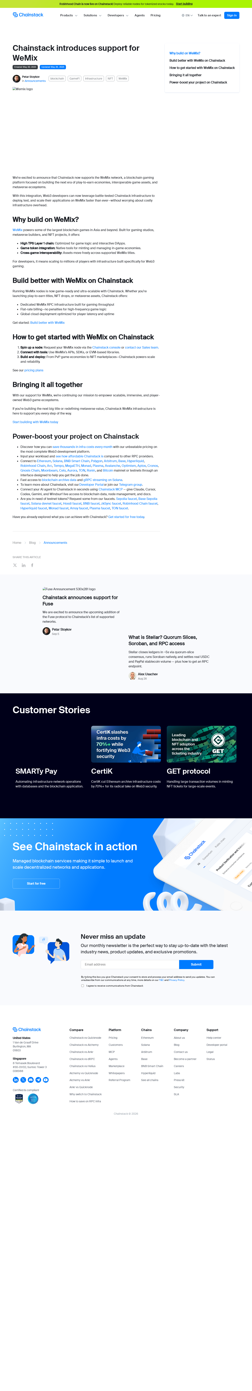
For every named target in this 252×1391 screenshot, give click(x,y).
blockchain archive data (59, 480)
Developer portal (217, 1045)
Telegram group (130, 485)
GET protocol (188, 771)
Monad (86, 466)
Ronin (91, 470)
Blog (32, 543)
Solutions (90, 15)
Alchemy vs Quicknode (83, 1073)
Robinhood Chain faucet (140, 503)
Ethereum (44, 461)
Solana (57, 461)
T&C (161, 980)
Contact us (181, 1052)
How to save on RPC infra (85, 1101)
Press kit (179, 1080)
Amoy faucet (79, 508)
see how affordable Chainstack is (79, 456)
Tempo (59, 466)
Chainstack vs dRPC (82, 1059)
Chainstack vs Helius (82, 1066)
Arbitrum (110, 461)
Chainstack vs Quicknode (85, 1038)
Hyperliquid (135, 461)
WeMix (17, 230)
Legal (210, 1052)
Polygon (96, 461)
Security (179, 1087)
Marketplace (116, 1066)
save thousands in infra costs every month (82, 447)
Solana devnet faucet (46, 503)
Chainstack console (106, 347)
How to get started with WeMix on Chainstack (202, 68)
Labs (177, 1073)
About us (179, 1038)
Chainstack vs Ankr (81, 1052)
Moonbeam (49, 470)
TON (82, 470)
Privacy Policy (176, 980)
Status (211, 1059)
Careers (179, 1066)
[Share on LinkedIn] (23, 566)
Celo (62, 470)
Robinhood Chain (32, 466)
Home (17, 543)
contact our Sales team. (142, 347)
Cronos (152, 466)
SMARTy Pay (36, 771)
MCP (112, 1052)
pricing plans (33, 370)
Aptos (141, 466)
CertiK (102, 771)
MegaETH (72, 466)
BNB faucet (91, 503)
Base (122, 461)
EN (187, 15)
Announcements (35, 81)
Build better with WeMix (47, 323)
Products (66, 15)
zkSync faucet (111, 503)
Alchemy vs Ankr (79, 1080)
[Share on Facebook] (32, 566)
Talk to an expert (209, 15)
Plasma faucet (100, 508)
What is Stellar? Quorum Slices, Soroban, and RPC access (163, 640)
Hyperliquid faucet (33, 508)
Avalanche (112, 466)
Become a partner (185, 1059)
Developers (116, 15)
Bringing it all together (186, 75)
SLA (176, 1094)
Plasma (98, 466)
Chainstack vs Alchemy (84, 1045)
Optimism (129, 466)
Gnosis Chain (30, 470)
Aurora (72, 470)
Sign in (232, 15)
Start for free (36, 883)
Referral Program (119, 1080)
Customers (116, 1045)
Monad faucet (59, 508)
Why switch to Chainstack (85, 1094)
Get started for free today (126, 517)
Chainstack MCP (111, 489)
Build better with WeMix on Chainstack (197, 60)
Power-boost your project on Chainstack (198, 82)
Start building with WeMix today (35, 422)
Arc (49, 466)
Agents (140, 15)
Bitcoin (108, 470)
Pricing (155, 15)
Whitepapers (117, 1073)
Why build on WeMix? (185, 53)
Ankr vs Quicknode (81, 1087)
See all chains (149, 1080)
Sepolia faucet (126, 499)
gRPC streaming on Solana (102, 480)
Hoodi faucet (72, 503)
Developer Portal (91, 485)
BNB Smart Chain (76, 461)
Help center (214, 1038)
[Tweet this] (15, 566)
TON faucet (120, 508)
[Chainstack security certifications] (19, 1104)
